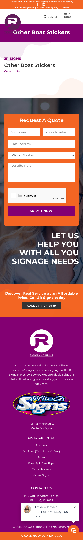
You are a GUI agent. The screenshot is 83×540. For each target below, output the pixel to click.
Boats (42, 457)
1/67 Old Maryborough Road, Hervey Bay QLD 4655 (41, 7)
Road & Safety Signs (41, 463)
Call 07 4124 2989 (41, 305)
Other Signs (41, 475)
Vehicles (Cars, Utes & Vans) (41, 451)
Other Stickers (41, 469)
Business (41, 445)
